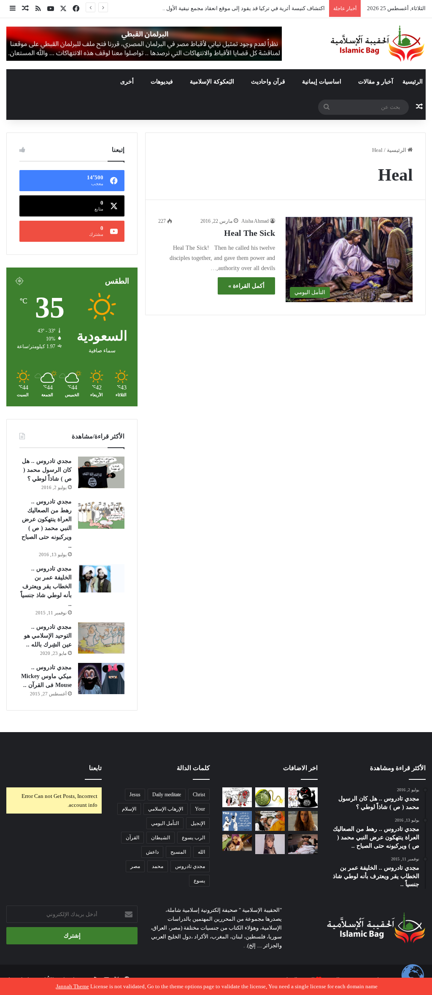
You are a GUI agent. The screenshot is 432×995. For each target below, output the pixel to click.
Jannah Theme (72, 986)
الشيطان (160, 838)
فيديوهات (162, 81)
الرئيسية (412, 81)
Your (200, 809)
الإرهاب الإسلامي (165, 809)
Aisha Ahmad (255, 221)
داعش (152, 852)
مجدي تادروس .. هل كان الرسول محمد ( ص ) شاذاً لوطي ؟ (47, 470)
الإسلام (129, 809)
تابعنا (95, 768)
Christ (199, 795)
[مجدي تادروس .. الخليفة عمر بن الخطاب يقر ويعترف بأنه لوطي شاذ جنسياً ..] (101, 578)
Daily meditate (166, 795)
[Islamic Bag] (377, 43)
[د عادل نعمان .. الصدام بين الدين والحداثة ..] (237, 821)
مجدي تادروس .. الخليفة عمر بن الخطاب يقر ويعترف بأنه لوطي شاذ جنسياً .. (46, 586)
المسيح (178, 852)
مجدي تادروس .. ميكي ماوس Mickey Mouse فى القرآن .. (46, 676)
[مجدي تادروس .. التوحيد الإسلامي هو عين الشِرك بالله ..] (101, 638)
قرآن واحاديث (268, 81)
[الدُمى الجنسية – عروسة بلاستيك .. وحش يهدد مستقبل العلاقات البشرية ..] (270, 844)
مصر (135, 866)
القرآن (132, 838)
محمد (157, 866)
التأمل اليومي (165, 823)
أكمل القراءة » (246, 286)
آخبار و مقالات (375, 81)
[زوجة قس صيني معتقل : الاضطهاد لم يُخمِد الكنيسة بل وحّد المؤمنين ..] (303, 844)
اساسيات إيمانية (321, 81)
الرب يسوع (193, 838)
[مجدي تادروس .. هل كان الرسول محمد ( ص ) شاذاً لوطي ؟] (101, 472)
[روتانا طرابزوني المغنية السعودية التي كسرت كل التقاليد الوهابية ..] (303, 821)
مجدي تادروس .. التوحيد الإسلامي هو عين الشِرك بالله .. (48, 636)
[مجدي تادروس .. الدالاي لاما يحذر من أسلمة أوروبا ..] (270, 821)
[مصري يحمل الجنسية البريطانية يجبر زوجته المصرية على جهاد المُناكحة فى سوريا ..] (237, 842)
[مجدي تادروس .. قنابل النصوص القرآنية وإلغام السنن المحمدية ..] (270, 797)
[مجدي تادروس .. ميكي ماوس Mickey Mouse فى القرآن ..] (101, 678)
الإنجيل (198, 823)
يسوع (199, 881)
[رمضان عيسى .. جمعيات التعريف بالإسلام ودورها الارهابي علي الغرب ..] (237, 797)
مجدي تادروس (190, 866)
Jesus (135, 795)
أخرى (127, 81)
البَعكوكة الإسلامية (212, 81)
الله (201, 852)
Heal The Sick (249, 233)
